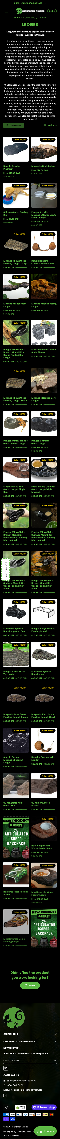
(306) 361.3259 (15, 1085)
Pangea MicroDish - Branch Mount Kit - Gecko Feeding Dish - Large (14, 353)
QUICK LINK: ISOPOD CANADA (28, 3)
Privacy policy (9, 1131)
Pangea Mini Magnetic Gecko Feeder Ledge (15, 442)
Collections (29, 17)
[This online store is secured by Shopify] (20, 1107)
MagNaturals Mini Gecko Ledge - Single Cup (14, 489)
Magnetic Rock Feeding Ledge (43, 305)
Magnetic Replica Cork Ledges (43, 399)
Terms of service (11, 1135)
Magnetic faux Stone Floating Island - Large (15, 715)
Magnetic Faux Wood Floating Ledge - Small (15, 399)
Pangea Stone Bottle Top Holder (14, 673)
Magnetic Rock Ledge (43, 166)
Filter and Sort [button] (15, 125)
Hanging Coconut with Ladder (43, 758)
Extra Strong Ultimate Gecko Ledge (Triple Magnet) (43, 489)
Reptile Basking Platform (11, 167)
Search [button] (31, 985)
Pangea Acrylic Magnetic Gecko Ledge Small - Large (43, 215)
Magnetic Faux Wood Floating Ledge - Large (15, 262)
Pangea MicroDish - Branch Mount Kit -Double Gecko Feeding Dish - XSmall (15, 536)
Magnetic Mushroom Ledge (14, 305)
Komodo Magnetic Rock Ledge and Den (14, 630)
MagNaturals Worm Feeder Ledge (42, 893)
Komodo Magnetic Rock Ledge (41, 673)
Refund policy (24, 1131)
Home (17, 17)
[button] (51, 11)
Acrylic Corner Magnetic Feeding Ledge (13, 760)
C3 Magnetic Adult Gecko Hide (13, 804)
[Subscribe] (54, 1060)
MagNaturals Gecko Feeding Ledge (14, 939)
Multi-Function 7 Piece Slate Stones (43, 351)
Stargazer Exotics (20, 1127)
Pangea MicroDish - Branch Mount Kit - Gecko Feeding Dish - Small (42, 584)
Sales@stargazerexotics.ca (21, 1080)
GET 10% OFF (6, 569)
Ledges (43, 17)
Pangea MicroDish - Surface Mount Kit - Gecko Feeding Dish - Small (14, 584)
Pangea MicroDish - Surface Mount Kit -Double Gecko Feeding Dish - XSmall (43, 536)
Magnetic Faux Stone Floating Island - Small (43, 715)
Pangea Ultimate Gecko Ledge (40, 442)
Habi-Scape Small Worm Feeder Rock (41, 847)
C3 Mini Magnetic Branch (40, 804)
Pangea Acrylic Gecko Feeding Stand (43, 630)
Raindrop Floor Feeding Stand (15, 893)
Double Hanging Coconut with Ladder (42, 262)
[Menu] (6, 11)
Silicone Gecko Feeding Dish (15, 213)
